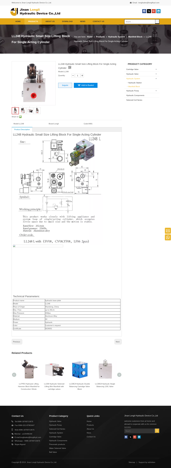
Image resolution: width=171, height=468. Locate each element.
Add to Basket (87, 85)
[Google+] (154, 11)
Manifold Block (134, 86)
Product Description (22, 129)
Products (90, 425)
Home (89, 421)
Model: (16, 124)
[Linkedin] (158, 11)
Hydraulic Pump (132, 91)
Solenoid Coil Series (134, 100)
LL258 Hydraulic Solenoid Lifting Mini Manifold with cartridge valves (54, 386)
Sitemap (132, 462)
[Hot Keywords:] (157, 21)
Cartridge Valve (132, 69)
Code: (86, 124)
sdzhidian (151, 462)
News (89, 433)
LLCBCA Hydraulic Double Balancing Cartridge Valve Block (79, 386)
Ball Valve (53, 452)
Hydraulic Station (135, 83)
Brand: (51, 124)
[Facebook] (144, 11)
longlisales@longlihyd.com (148, 3)
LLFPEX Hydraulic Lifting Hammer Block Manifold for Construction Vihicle (29, 386)
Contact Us (91, 437)
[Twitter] (149, 11)
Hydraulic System (133, 79)
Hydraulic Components (135, 95)
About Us (90, 429)
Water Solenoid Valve (57, 448)
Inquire (65, 85)
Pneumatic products (57, 444)
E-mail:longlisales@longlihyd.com (28, 437)
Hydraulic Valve (132, 74)
